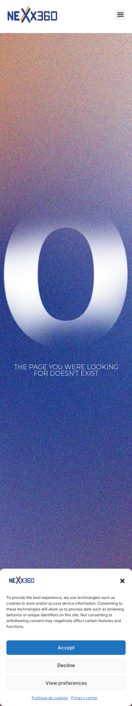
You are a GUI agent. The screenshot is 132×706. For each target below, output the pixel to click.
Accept (66, 648)
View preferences (66, 683)
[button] (122, 581)
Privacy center (84, 697)
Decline (66, 665)
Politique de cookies (50, 697)
